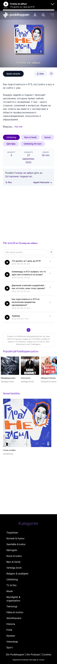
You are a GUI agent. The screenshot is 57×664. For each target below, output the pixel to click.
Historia (10, 624)
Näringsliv (11, 550)
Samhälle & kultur (16, 544)
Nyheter (10, 635)
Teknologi (11, 606)
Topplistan (12, 532)
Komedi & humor (15, 538)
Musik (9, 591)
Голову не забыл (23, 172)
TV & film (11, 585)
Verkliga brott (14, 567)
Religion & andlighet (17, 573)
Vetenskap (12, 641)
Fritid (9, 629)
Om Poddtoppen (15, 654)
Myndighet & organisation (13, 599)
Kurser (47, 137)
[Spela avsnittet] (7, 262)
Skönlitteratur (13, 618)
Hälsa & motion (14, 612)
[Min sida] (35, 15)
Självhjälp (10, 143)
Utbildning (11, 137)
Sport (9, 647)
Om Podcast (33, 654)
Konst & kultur (14, 556)
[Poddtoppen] (16, 14)
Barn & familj (30, 137)
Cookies (46, 654)
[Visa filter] (51, 252)
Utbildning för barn (33, 143)
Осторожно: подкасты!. (18, 176)
